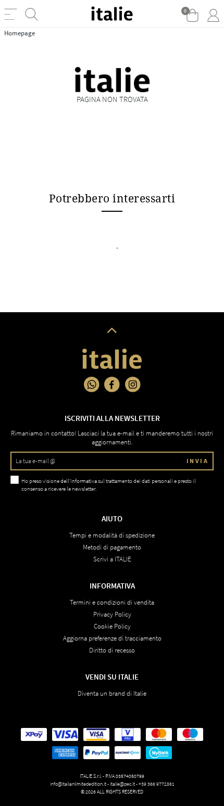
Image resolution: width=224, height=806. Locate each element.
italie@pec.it (122, 784)
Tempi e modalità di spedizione (112, 535)
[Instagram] (133, 384)
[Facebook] (112, 384)
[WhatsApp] (91, 384)
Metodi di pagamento (112, 547)
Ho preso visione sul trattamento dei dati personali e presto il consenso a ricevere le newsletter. (108, 484)
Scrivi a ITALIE (112, 559)
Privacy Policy (112, 614)
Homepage (19, 33)
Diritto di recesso (112, 650)
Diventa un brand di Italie (112, 693)
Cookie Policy (112, 626)
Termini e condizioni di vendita (112, 602)
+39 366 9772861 (157, 784)
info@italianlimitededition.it (78, 784)
